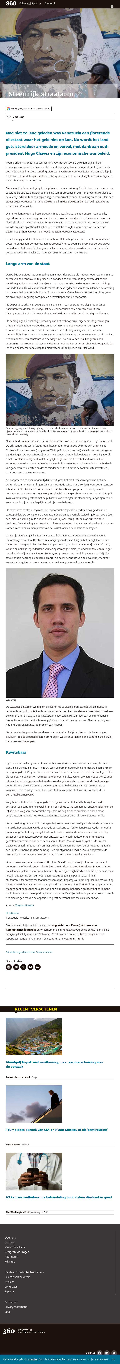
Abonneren (11, 1257)
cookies (32, 1359)
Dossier (9, 1282)
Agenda (9, 1291)
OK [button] (113, 1360)
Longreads (11, 1287)
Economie (50, 4)
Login (8, 1312)
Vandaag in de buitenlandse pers (24, 1272)
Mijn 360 (10, 1261)
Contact (9, 1242)
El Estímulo (12, 913)
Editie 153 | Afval (28, 4)
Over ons (10, 1238)
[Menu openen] (112, 6)
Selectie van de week (17, 1277)
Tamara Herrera (24, 905)
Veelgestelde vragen (17, 1252)
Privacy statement (16, 1307)
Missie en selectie (15, 1247)
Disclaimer (11, 1302)
